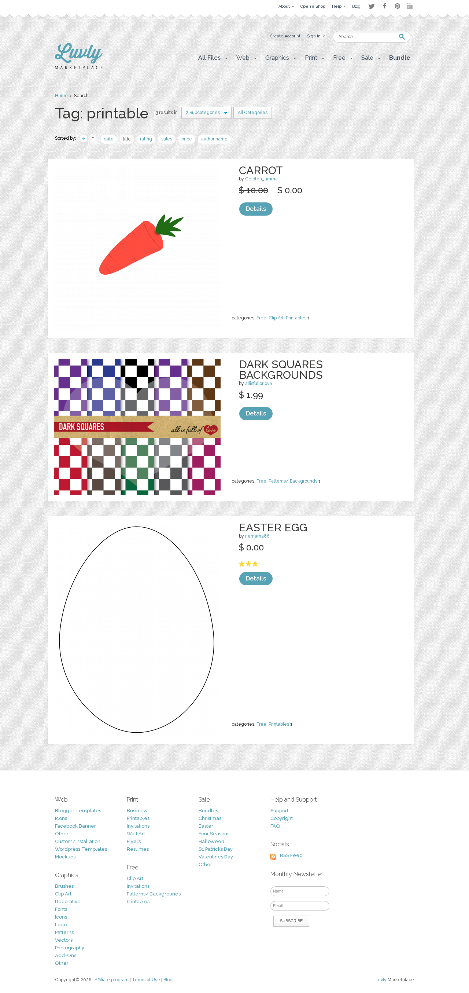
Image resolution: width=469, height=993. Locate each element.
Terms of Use (146, 979)
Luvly (381, 979)
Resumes (138, 849)
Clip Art (276, 317)
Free (261, 317)
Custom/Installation (77, 841)
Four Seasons (214, 833)
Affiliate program (112, 979)
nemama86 (257, 536)
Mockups (65, 857)
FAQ (275, 826)
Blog (168, 979)
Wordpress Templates (81, 849)
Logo (61, 924)
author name (214, 139)
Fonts (61, 909)
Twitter (371, 6)
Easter (206, 826)
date (109, 139)
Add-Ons (65, 955)
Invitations (138, 826)
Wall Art (136, 833)
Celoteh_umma (261, 179)
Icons (61, 818)
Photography (69, 947)
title (127, 139)
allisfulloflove (258, 383)
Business (137, 810)
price (186, 139)
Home (61, 95)
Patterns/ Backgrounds (293, 481)
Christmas (210, 818)
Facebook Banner (75, 826)
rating (146, 139)
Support (279, 810)
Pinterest (397, 6)
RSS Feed (291, 855)
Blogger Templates (78, 810)
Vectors (64, 940)
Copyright (281, 818)
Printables (296, 317)
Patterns (64, 932)
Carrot (261, 170)
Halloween (211, 841)
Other (62, 833)
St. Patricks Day (216, 849)
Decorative (68, 901)
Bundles (208, 810)
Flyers (134, 841)
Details (256, 208)
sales (166, 139)
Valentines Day (216, 857)
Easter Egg (273, 527)
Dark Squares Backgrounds (281, 369)
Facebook (384, 6)
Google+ (410, 6)
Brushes (64, 886)
